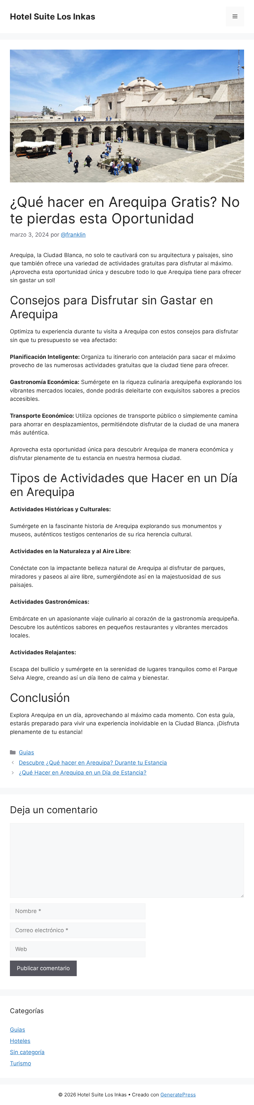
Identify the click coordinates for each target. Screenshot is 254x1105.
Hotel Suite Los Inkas (52, 16)
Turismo (20, 1063)
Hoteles (20, 1041)
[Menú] (235, 16)
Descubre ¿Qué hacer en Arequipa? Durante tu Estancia (93, 762)
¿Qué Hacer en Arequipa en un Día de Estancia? (83, 772)
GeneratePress (178, 1094)
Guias (26, 752)
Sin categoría (27, 1052)
